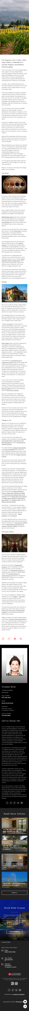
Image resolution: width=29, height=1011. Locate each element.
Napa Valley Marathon (10, 498)
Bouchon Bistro (6, 388)
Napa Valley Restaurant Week (16, 493)
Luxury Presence (19, 994)
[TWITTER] (7, 802)
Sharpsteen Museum (17, 570)
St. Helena (13, 516)
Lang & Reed (5, 222)
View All (14, 892)
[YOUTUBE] (21, 802)
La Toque (10, 324)
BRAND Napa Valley (8, 217)
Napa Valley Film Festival (19, 496)
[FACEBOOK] (14, 802)
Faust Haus (17, 231)
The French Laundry (12, 390)
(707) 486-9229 (9, 959)
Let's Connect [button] (14, 931)
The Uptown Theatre (21, 522)
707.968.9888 (6, 715)
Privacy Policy (21, 1002)
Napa (20, 514)
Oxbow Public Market (19, 447)
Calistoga (4, 516)
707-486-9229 (6, 697)
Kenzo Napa (5, 343)
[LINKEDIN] (18, 802)
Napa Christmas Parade (9, 502)
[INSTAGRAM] (11, 802)
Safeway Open (16, 500)
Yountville (22, 596)
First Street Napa (9, 449)
